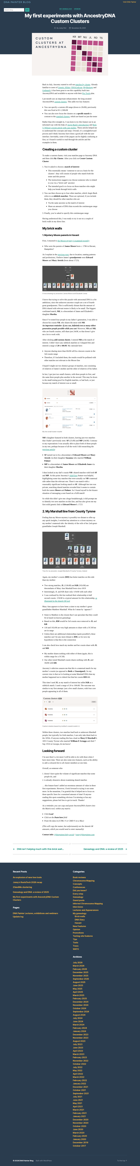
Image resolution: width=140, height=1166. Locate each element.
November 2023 (80, 1038)
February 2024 (80, 1028)
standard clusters (63, 116)
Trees (75, 946)
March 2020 (78, 1133)
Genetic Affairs (64, 87)
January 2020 (79, 1139)
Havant (78, 923)
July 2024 (77, 1018)
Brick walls (80, 916)
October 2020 (79, 1126)
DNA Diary (80, 920)
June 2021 (78, 1100)
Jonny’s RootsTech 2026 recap (27, 882)
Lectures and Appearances (86, 910)
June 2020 (78, 1129)
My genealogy (66, 9)
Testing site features (83, 936)
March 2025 (78, 995)
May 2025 (77, 989)
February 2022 (80, 1080)
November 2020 (80, 1123)
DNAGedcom (76, 87)
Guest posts (78, 900)
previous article (48, 449)
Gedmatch (46, 90)
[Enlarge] (95, 268)
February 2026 (80, 969)
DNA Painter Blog (17, 1)
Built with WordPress (44, 1161)
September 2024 (81, 1011)
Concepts (77, 884)
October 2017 (79, 1146)
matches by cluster (82, 84)
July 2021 (77, 1097)
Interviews (78, 907)
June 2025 (78, 985)
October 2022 (79, 1064)
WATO (76, 949)
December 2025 (80, 972)
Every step (78, 894)
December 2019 (80, 1142)
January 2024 (79, 1031)
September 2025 (81, 979)
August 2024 (79, 1015)
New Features (79, 926)
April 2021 (78, 1106)
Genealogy (78, 897)
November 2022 (80, 1061)
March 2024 (78, 1025)
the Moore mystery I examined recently (73, 241)
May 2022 (77, 1070)
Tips (75, 939)
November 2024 (80, 1005)
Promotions (78, 933)
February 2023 (80, 1057)
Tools (75, 942)
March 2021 (78, 1110)
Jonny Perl (62, 28)
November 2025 (80, 975)
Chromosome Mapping (84, 881)
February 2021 (80, 1113)
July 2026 (77, 962)
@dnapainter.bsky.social (64, 834)
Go (27, 10)
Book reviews (79, 877)
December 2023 (80, 1034)
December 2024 (80, 1002)
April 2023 (78, 1051)
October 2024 (79, 1008)
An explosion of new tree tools (27, 877)
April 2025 (78, 992)
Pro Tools (86, 93)
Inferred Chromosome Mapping (88, 903)
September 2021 (81, 1093)
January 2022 (79, 1083)
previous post (63, 254)
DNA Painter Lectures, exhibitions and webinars (35, 913)
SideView (73, 475)
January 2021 (79, 1116)
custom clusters (60, 101)
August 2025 (79, 982)
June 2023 (78, 1047)
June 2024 (78, 1021)
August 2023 (79, 1041)
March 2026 (78, 966)
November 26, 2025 (79, 28)
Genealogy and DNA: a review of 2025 (31, 892)
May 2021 (77, 1103)
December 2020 (80, 1119)
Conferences (79, 887)
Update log (18, 916)
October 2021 (79, 1090)
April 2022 (78, 1074)
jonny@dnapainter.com (85, 834)
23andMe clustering (22, 887)
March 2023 (78, 1054)
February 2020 (80, 1136)
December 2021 (80, 1087)
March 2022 (78, 1077)
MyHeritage (88, 87)
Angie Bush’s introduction (78, 125)
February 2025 (80, 998)
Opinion (77, 9)
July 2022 (77, 1067)
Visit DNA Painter (129, 2)
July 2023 (77, 1044)
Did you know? (80, 890)
